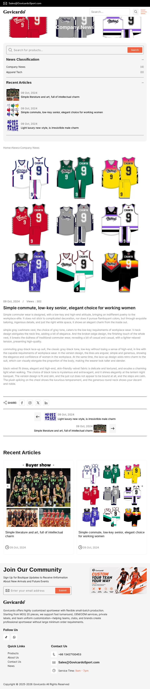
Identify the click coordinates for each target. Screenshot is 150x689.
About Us (13, 657)
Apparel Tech (14, 72)
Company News (15, 66)
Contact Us (14, 661)
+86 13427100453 (69, 654)
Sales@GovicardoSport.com (25, 3)
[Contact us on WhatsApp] (14, 637)
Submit (62, 590)
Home (6, 147)
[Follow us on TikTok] (6, 637)
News (15, 147)
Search (135, 50)
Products (13, 653)
